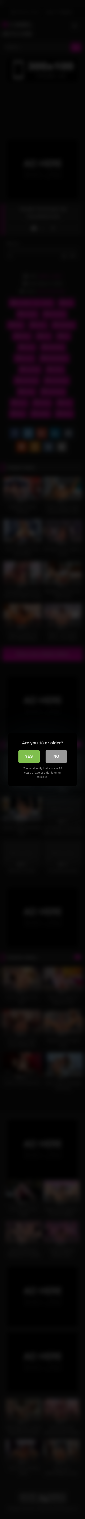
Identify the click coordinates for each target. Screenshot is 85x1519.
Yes (29, 756)
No (56, 756)
